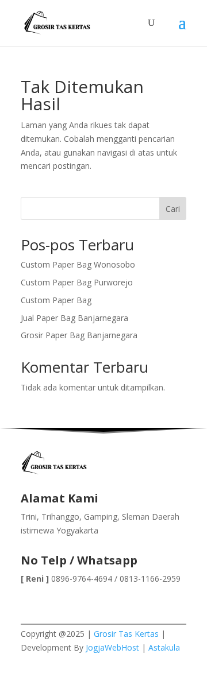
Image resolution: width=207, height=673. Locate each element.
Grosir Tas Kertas (126, 633)
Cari (173, 208)
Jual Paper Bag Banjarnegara (74, 317)
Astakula (164, 647)
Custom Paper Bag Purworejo (77, 282)
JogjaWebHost (112, 647)
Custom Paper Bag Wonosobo (78, 264)
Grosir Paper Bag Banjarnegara (79, 335)
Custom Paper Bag (56, 300)
